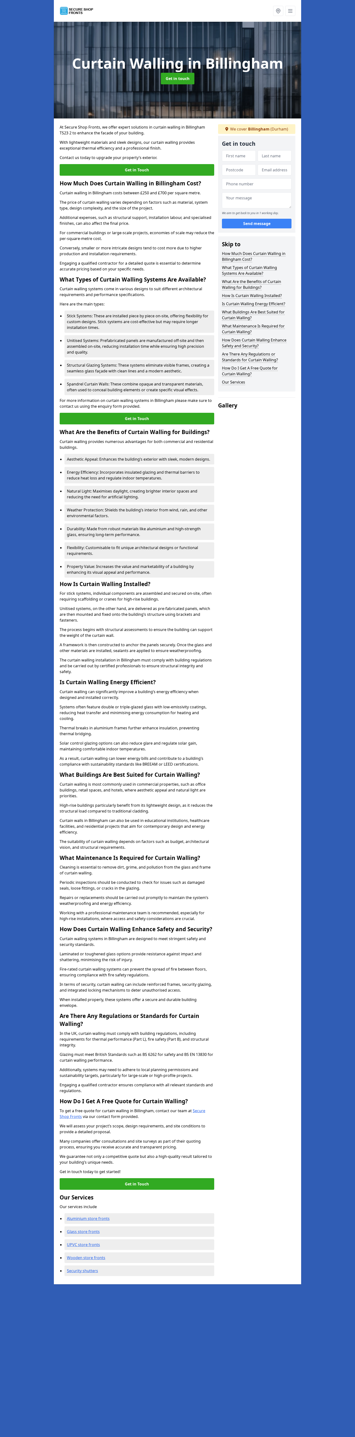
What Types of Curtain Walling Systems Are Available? (249, 270)
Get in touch (178, 78)
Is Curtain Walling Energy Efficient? (253, 303)
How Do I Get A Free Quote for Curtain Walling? (250, 371)
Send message (256, 223)
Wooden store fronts (86, 1257)
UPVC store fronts (83, 1244)
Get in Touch (137, 170)
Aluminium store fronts (88, 1218)
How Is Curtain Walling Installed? (252, 295)
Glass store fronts (83, 1231)
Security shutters (82, 1270)
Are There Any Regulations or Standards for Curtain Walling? (250, 357)
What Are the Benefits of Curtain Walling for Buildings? (251, 284)
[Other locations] (278, 11)
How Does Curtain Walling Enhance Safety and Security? (254, 342)
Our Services (233, 382)
